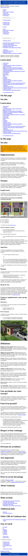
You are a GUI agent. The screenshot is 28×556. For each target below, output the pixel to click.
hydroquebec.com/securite (6, 451)
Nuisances (5, 77)
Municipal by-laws (7, 52)
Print (4, 546)
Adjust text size (6, 22)
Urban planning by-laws (8, 86)
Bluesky (5, 529)
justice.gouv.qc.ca (16, 294)
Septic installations (7, 81)
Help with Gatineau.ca (7, 513)
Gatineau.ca (5, 49)
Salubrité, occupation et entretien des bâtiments (12, 80)
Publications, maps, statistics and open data (12, 47)
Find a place (5, 13)
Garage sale (5, 73)
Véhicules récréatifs (7, 88)
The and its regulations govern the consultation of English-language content (14, 2)
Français (5, 9)
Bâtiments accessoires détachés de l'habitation (12, 53)
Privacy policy (6, 537)
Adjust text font (6, 23)
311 (13, 481)
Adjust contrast (6, 24)
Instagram (5, 530)
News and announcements (8, 44)
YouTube (5, 532)
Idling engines (6, 74)
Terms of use (5, 536)
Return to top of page (7, 548)
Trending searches (7, 20)
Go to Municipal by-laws (8, 92)
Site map (5, 511)
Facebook (5, 527)
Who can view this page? (14, 554)
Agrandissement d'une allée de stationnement (12, 65)
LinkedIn (5, 531)
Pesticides (5, 78)
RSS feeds (5, 534)
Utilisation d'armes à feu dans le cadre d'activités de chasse (15, 87)
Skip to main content (5, 7)
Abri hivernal (6, 63)
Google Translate (17, 148)
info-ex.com (4, 453)
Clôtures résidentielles (7, 70)
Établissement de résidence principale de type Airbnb (14, 71)
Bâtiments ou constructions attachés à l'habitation (13, 68)
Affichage (5, 64)
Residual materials (7, 79)
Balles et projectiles (7, 66)
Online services (6, 14)
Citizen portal (6, 15)
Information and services (8, 46)
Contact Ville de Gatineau (8, 11)
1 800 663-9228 (21, 452)
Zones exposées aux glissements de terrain (11, 90)
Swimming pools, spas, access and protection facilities (14, 83)
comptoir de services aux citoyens (17, 482)
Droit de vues (13, 225)
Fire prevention (6, 72)
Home (4, 10)
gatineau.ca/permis (22, 414)
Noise (4, 76)
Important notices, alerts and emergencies (11, 42)
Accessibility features (7, 545)
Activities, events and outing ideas (10, 45)
